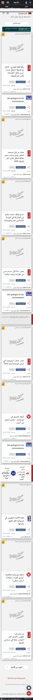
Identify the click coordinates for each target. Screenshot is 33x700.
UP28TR (28, 171)
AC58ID (28, 374)
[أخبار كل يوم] (16, 2)
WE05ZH (28, 591)
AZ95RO (28, 653)
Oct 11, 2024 (9, 307)
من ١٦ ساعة (8, 684)
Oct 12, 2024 (9, 230)
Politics (12, 82)
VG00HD (28, 308)
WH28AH (28, 433)
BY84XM (28, 458)
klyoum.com (27, 698)
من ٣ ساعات (25, 684)
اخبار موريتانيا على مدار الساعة (16, 678)
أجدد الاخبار (16, 23)
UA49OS (28, 534)
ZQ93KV (28, 230)
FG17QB (28, 284)
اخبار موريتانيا (21, 82)
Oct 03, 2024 (9, 432)
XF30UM (28, 111)
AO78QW (28, 86)
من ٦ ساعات (19, 684)
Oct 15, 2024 (9, 85)
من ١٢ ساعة (13, 684)
